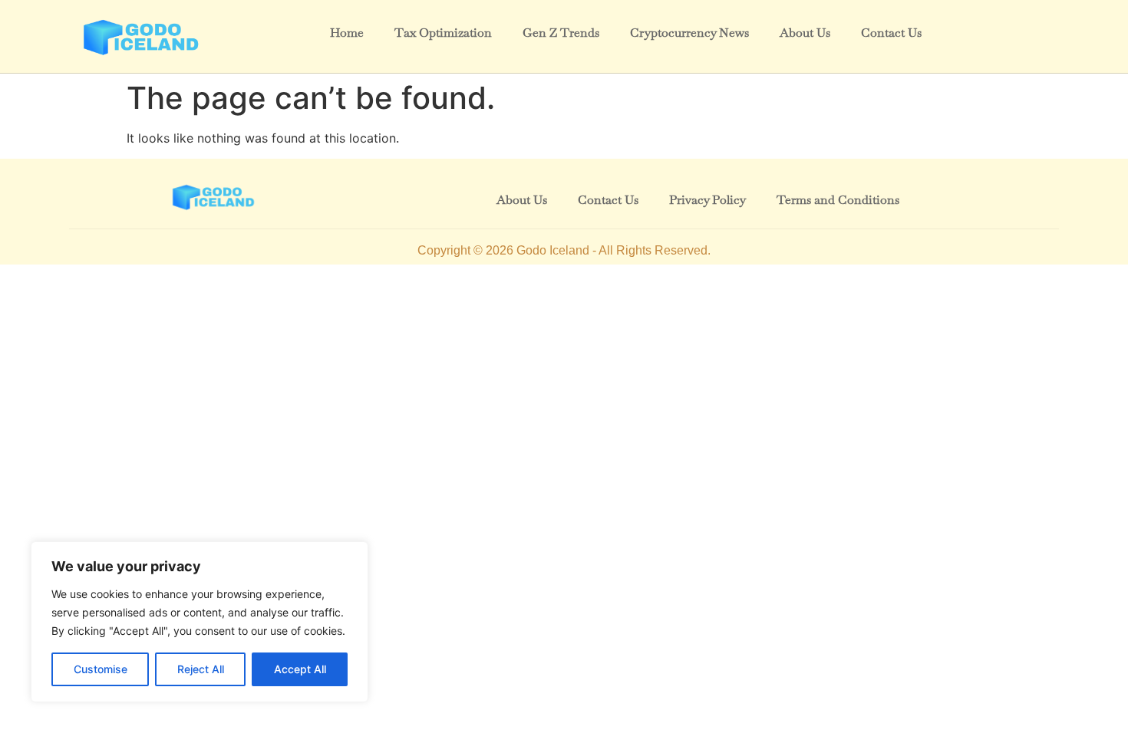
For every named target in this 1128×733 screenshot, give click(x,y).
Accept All (300, 668)
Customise (100, 668)
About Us (805, 33)
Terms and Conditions (838, 200)
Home (347, 33)
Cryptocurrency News (689, 33)
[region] (199, 621)
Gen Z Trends (561, 33)
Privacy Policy (707, 200)
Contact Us (891, 33)
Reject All (200, 668)
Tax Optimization (443, 33)
